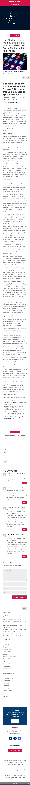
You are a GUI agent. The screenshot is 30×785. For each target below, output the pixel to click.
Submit (5, 461)
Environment (6, 664)
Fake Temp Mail (10, 474)
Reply (24, 483)
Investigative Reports (8, 673)
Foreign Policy (6, 666)
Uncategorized (7, 693)
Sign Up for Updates (15, 750)
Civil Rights (6, 644)
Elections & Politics (8, 659)
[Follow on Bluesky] (19, 738)
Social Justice (6, 680)
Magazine (5, 676)
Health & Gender (7, 668)
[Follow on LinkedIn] (15, 738)
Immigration (6, 671)
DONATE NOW (15, 35)
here (14, 402)
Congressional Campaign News (11, 647)
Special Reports (7, 683)
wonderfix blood (11, 507)
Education (5, 654)
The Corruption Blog (8, 688)
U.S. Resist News (18, 71)
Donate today (15, 4)
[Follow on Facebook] (10, 738)
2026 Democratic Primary (9, 642)
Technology (6, 71)
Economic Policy (7, 649)
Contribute (15, 721)
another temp (10, 534)
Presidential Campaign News (10, 678)
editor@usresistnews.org (18, 769)
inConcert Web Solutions (18, 777)
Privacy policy (15, 771)
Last (5, 449)
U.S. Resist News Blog (9, 690)
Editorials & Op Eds (8, 651)
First (5, 444)
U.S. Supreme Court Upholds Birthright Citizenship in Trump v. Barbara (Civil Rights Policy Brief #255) (14, 621)
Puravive (8, 487)
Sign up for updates (15, 1)
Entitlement (6, 661)
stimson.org (15, 102)
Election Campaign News (9, 656)
